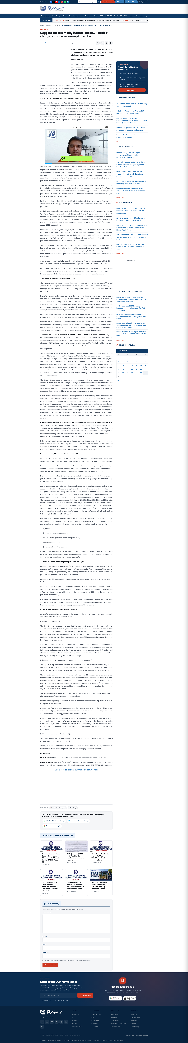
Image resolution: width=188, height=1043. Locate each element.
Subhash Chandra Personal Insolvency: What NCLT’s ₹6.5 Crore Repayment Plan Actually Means (131, 227)
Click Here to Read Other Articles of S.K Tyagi (76, 769)
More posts (120, 142)
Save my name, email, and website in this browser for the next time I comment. (68, 960)
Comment (46, 913)
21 (136, 369)
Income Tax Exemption (58, 808)
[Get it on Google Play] (115, 998)
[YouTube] (56, 2)
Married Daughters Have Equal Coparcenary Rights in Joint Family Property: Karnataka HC (130, 155)
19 (127, 369)
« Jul (118, 380)
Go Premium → (132, 90)
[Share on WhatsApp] (106, 43)
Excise (87, 16)
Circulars (114, 1018)
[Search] (98, 1)
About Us (134, 1015)
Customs (94, 16)
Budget (58, 16)
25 (123, 373)
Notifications (115, 1015)
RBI (121, 16)
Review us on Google (53, 826)
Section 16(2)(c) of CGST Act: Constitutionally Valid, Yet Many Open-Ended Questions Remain (131, 120)
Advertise (134, 1021)
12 (127, 365)
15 (141, 365)
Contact (133, 1024)
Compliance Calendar (118, 1024)
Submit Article (135, 1018)
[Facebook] (51, 2)
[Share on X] (98, 43)
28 (136, 373)
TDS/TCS (74, 1024)
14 (136, 365)
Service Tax (67, 16)
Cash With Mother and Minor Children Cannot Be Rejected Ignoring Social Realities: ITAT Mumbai (130, 164)
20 (132, 369)
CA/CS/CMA (95, 1027)
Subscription (108, 2)
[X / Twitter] (53, 2)
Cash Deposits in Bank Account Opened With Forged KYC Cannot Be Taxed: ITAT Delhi (132, 237)
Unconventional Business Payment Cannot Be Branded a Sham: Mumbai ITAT (130, 190)
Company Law (78, 16)
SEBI (125, 16)
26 (127, 373)
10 (118, 365)
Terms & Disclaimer (142, 1035)
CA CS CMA (109, 16)
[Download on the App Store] (129, 998)
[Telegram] (68, 2)
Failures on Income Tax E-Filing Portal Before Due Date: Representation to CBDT (130, 246)
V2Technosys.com (76, 1035)
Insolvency (94, 1024)
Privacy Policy (130, 1035)
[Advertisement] (55, 67)
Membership (135, 1027)
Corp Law (139, 16)
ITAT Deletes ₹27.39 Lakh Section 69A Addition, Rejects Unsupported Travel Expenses (99, 20)
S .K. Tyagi (73, 808)
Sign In (143, 2)
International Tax (77, 1027)
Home (43, 16)
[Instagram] (62, 2)
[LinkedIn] (59, 2)
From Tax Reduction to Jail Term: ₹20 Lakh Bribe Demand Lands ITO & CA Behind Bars (130, 210)
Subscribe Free (85, 995)
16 (145, 365)
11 (123, 365)
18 (123, 369)
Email (44, 944)
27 (132, 373)
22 (141, 369)
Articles (57, 25)
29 (141, 373)
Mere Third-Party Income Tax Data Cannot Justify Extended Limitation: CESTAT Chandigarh (130, 174)
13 (132, 365)
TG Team (45, 43)
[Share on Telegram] (111, 43)
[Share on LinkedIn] (102, 43)
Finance (131, 16)
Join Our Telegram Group (79, 821)
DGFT (116, 16)
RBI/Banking (95, 1021)
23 (145, 369)
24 (119, 373)
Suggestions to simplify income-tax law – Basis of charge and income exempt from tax (74, 34)
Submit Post (132, 2)
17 (118, 369)
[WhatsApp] (65, 2)
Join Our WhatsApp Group (55, 821)
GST (101, 16)
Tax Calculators (116, 1027)
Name (45, 936)
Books (120, 2)
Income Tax (50, 16)
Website (45, 952)
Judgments (115, 1021)
